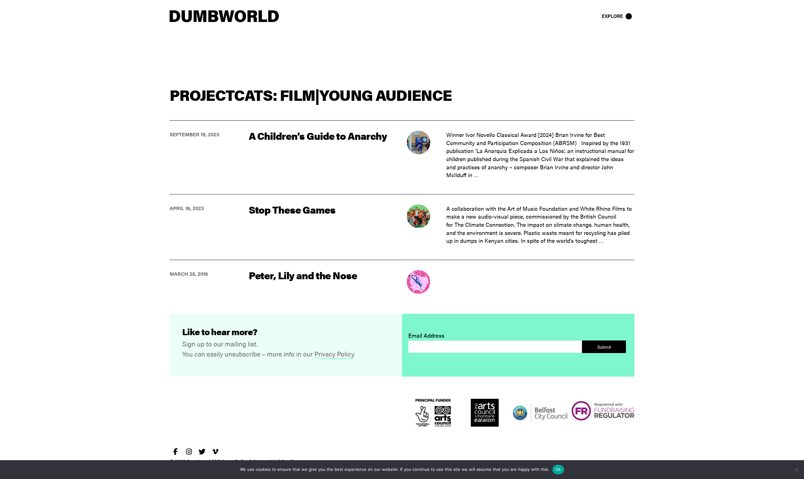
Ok (558, 469)
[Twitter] (202, 451)
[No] (796, 469)
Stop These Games (292, 209)
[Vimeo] (215, 451)
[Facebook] (175, 451)
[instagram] (188, 451)
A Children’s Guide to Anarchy (318, 135)
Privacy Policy (334, 353)
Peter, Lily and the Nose (303, 275)
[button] (617, 16)
